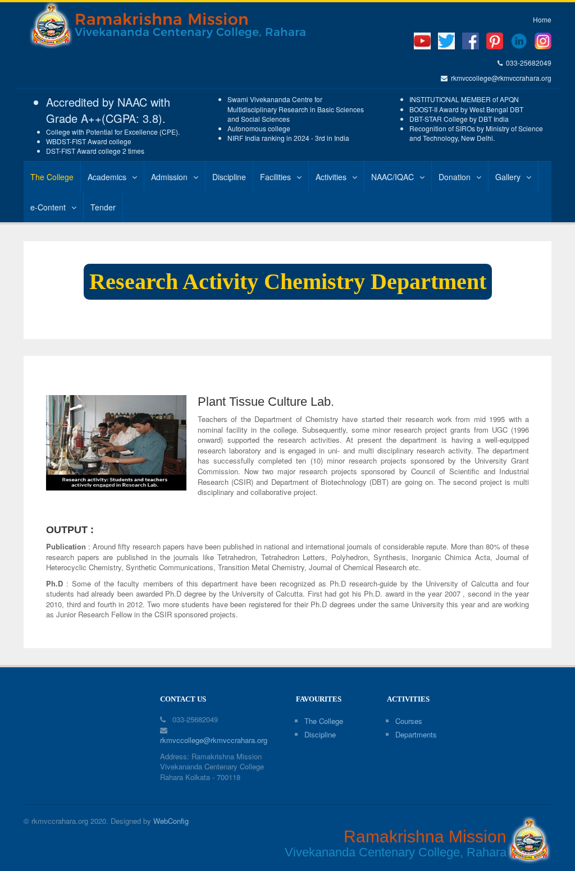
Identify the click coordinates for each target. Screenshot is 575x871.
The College (52, 176)
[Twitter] (446, 39)
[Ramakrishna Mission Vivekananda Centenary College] (197, 25)
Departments (416, 734)
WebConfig (171, 820)
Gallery (508, 176)
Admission (169, 176)
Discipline (229, 176)
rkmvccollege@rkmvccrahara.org (499, 77)
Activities (331, 176)
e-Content (48, 207)
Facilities (275, 176)
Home (542, 19)
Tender (103, 207)
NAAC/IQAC (392, 176)
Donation (455, 176)
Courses (408, 721)
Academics (107, 176)
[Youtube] (422, 39)
